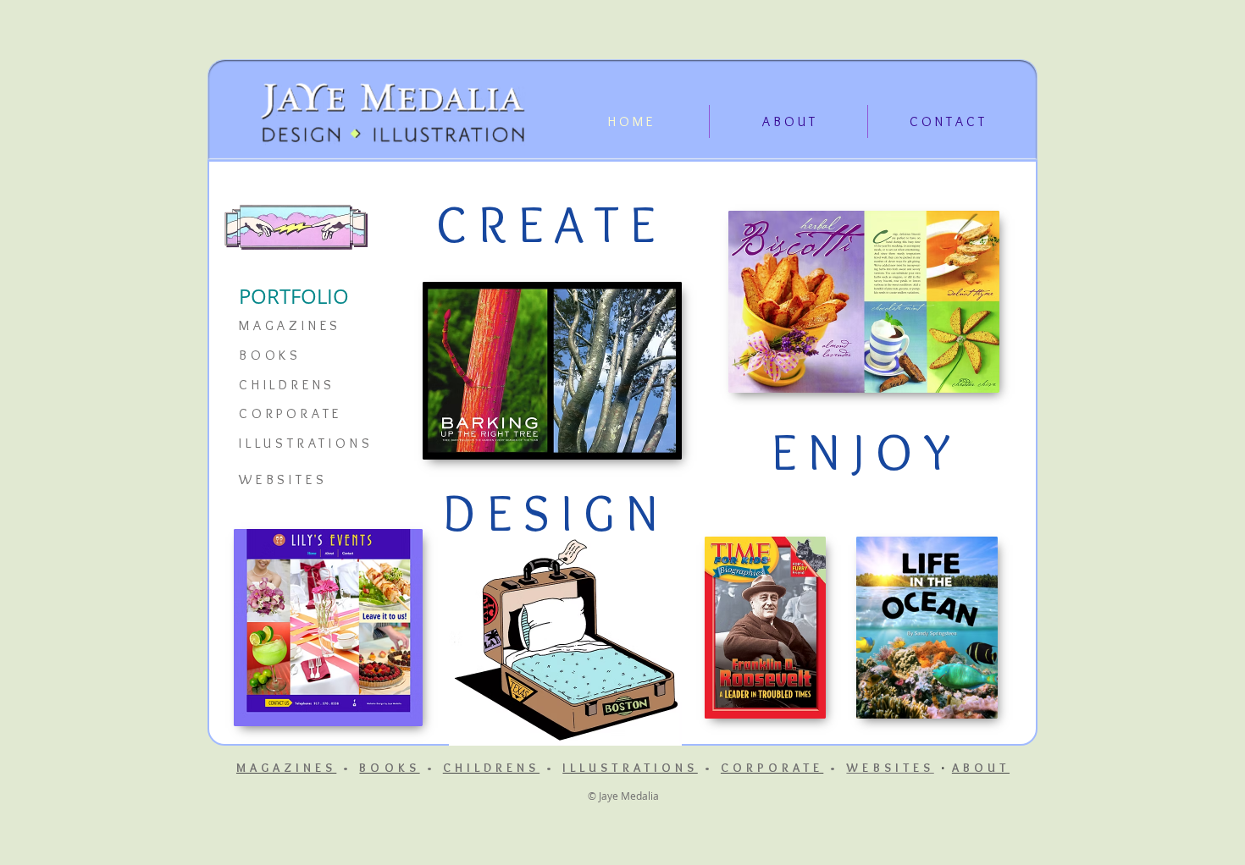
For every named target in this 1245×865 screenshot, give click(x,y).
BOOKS (270, 355)
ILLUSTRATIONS (306, 443)
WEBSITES (889, 767)
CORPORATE (290, 413)
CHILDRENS (287, 385)
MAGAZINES (290, 325)
